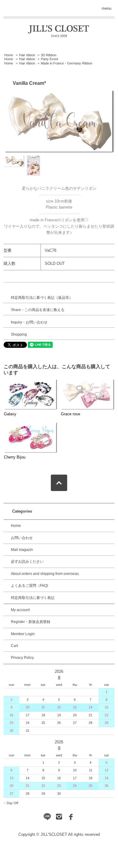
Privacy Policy (22, 657)
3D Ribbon (48, 55)
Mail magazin (22, 550)
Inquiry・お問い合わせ (29, 322)
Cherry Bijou (14, 457)
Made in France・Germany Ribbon (66, 63)
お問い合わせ (22, 538)
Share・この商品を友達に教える (37, 310)
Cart (14, 646)
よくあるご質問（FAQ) (29, 585)
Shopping (19, 334)
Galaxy (10, 414)
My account (20, 610)
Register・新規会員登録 (30, 622)
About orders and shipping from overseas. (45, 574)
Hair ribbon (27, 55)
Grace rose (70, 414)
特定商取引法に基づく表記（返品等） (42, 298)
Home (8, 55)
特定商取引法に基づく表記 (32, 598)
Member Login (23, 634)
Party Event (49, 59)
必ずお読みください (27, 561)
